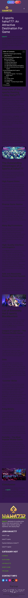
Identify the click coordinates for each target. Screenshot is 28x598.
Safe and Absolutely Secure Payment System (15, 67)
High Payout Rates (10, 60)
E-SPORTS (5, 555)
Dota (7, 77)
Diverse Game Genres (11, 62)
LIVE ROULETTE (6, 563)
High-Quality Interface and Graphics (15, 65)
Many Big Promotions (11, 64)
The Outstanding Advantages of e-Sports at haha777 (13, 58)
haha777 (4, 36)
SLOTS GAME (6, 559)
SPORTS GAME (6, 567)
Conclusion (7, 85)
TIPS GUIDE (5, 571)
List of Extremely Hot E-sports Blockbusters (12, 71)
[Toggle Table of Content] (23, 52)
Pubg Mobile (9, 80)
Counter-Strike (10, 78)
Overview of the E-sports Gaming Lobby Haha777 (12, 54)
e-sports (8, 489)
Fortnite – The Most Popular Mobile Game (14, 82)
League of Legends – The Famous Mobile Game (14, 74)
